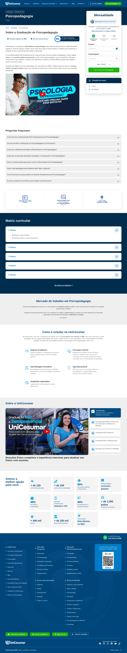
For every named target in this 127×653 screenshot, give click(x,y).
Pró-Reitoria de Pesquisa (45, 565)
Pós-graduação (42, 557)
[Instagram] (108, 644)
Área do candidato (80, 634)
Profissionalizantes (73, 561)
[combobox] (104, 48)
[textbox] (102, 48)
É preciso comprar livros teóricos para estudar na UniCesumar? (29, 181)
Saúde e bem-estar (73, 616)
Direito (39, 588)
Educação (70, 596)
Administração (41, 592)
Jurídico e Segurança (73, 608)
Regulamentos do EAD (74, 573)
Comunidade (12, 559)
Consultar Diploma (13, 579)
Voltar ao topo (115, 650)
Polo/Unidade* (93, 54)
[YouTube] (115, 644)
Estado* (91, 44)
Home (7, 28)
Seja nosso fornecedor (15, 587)
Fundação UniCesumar (15, 555)
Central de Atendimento (15, 563)
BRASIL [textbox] (103, 64)
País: (98, 64)
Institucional (63, 3)
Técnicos (70, 565)
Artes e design (71, 588)
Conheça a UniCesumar (15, 551)
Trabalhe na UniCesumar (15, 591)
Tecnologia (70, 624)
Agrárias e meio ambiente (75, 584)
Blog (73, 3)
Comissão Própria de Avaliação (17, 583)
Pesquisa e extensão (48, 3)
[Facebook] (100, 644)
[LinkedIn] (112, 644)
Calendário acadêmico (17, 634)
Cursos (26, 3)
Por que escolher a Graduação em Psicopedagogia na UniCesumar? (31, 143)
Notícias (10, 571)
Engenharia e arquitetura (75, 600)
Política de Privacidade (15, 595)
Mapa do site (61, 634)
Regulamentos (41, 573)
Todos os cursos (42, 600)
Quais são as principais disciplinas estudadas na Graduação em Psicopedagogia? (36, 156)
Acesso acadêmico (41, 634)
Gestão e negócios (73, 604)
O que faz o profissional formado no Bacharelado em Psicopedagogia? (32, 149)
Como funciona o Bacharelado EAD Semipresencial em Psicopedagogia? (33, 137)
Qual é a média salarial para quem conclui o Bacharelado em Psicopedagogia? (35, 162)
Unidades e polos (72, 569)
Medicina (36, 3)
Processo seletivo (42, 569)
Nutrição (39, 596)
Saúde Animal (71, 612)
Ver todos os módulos (62, 285)
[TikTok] (119, 644)
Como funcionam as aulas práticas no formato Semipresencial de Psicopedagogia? (36, 174)
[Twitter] (104, 643)
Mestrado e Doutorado (44, 561)
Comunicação (71, 592)
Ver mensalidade (111, 3)
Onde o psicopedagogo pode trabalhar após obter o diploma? (28, 168)
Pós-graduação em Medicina (76, 620)
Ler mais (63, 317)
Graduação (14, 28)
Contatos (80, 3)
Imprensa (10, 567)
